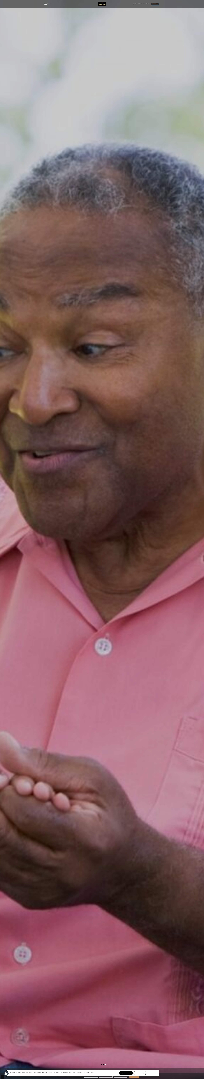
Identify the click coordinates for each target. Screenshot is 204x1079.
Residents (146, 4)
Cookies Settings (139, 1073)
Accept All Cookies (126, 1073)
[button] (6, 1073)
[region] (82, 1073)
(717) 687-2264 (137, 4)
